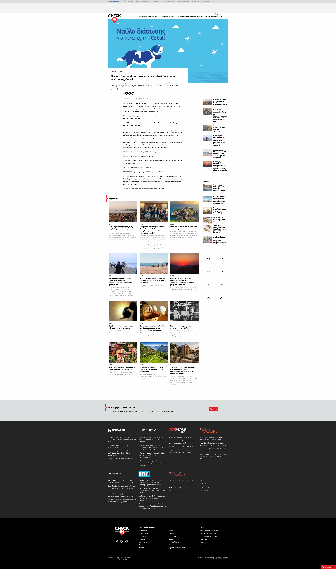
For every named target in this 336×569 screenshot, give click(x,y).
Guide (122, 71)
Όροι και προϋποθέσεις (209, 533)
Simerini (137, 1)
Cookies (203, 545)
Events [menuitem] (207, 17)
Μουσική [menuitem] (172, 17)
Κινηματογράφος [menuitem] (183, 17)
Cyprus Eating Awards (177, 548)
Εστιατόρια (143, 530)
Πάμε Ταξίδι (114, 71)
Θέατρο (142, 545)
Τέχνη (171, 533)
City (163, 1)
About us (203, 542)
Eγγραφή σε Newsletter (209, 530)
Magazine (186, 1)
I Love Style (170, 1)
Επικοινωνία (204, 539)
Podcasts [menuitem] (214, 17)
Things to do (143, 536)
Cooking (193, 1)
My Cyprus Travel (203, 1)
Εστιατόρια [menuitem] (143, 17)
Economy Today (155, 1)
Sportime (145, 1)
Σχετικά (113, 198)
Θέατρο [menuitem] (193, 17)
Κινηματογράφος (145, 542)
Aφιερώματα (174, 542)
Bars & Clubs (143, 533)
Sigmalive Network (114, 1)
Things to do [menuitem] (163, 17)
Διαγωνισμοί (174, 545)
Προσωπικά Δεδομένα (208, 536)
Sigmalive (130, 1)
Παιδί (171, 530)
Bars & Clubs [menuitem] (152, 17)
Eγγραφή (213, 409)
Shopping (172, 536)
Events (141, 548)
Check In (178, 1)
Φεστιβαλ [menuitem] (200, 17)
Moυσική (142, 539)
